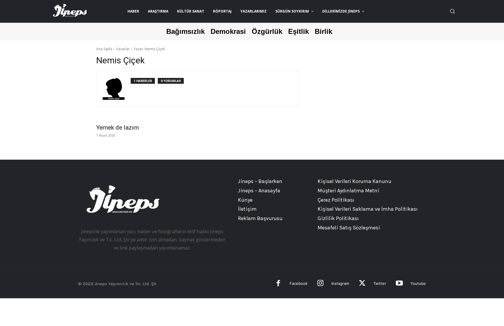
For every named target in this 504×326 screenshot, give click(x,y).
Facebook (298, 283)
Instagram (340, 283)
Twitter (379, 283)
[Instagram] (320, 284)
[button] (452, 11)
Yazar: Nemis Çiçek (149, 48)
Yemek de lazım (117, 127)
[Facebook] (278, 284)
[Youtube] (399, 284)
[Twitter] (362, 284)
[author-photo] (117, 89)
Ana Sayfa (104, 48)
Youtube (418, 283)
